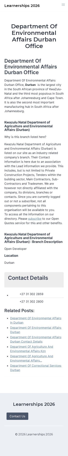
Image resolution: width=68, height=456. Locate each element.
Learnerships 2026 (34, 404)
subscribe (34, 218)
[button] (63, 4)
